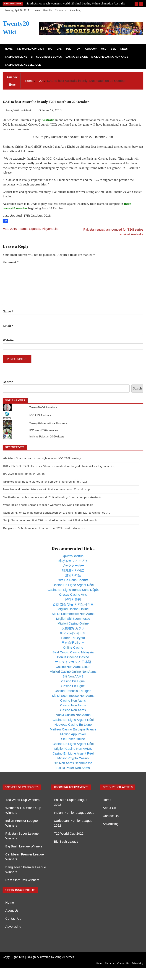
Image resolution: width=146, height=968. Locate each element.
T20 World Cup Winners (22, 800)
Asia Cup (91, 48)
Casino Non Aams (73, 700)
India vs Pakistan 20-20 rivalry (46, 436)
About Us (47, 10)
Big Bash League (66, 841)
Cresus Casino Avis (73, 594)
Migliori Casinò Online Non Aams (73, 671)
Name (8, 311)
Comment (11, 262)
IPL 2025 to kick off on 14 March (24, 473)
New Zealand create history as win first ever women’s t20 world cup (46, 489)
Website (8, 340)
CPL (59, 48)
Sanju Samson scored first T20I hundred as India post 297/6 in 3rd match (50, 520)
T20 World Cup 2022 (69, 833)
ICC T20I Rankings (40, 415)
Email (8, 326)
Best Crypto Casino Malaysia (73, 652)
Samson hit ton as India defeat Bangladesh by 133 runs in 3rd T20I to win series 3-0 (56, 512)
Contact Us (61, 10)
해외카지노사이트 (73, 633)
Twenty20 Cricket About (43, 407)
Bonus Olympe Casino (73, 657)
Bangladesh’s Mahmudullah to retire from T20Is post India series (44, 528)
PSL (68, 48)
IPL (50, 48)
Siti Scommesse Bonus (46, 56)
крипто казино (73, 556)
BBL (113, 48)
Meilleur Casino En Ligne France (73, 729)
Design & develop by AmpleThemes (50, 957)
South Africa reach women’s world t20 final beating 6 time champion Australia (75, 3)
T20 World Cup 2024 (30, 48)
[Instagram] (134, 10)
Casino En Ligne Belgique (23, 64)
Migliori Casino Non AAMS (73, 748)
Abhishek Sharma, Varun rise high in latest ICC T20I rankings (42, 458)
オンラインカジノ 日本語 (73, 662)
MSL (103, 48)
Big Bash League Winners (23, 846)
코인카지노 (73, 575)
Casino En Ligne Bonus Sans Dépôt (73, 590)
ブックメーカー (73, 565)
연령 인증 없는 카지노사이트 (73, 604)
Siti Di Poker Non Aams (73, 768)
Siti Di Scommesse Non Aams (73, 614)
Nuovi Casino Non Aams (73, 715)
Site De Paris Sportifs (73, 580)
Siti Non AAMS (73, 676)
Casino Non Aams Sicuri (73, 667)
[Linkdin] (140, 10)
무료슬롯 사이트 (73, 643)
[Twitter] (129, 10)
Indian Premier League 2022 (74, 812)
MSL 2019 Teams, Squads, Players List (30, 229)
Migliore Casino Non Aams (109, 56)
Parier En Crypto (73, 638)
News (124, 48)
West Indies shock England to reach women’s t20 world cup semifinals (48, 504)
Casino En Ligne (16, 56)
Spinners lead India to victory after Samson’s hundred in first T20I (45, 481)
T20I (77, 48)
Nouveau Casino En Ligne (73, 724)
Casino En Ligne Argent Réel (73, 585)
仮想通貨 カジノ (73, 628)
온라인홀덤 (73, 599)
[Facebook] (124, 10)
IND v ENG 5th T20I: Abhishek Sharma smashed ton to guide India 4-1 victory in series (59, 466)
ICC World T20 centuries (43, 430)
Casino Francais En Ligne (73, 691)
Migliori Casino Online (73, 609)
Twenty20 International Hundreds (48, 423)
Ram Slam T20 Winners (22, 880)
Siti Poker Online (73, 739)
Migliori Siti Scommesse (73, 618)
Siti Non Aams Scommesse (73, 763)
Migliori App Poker (73, 734)
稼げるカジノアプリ (73, 561)
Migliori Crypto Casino (73, 758)
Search (8, 382)
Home (37, 10)
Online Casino (73, 647)
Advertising (75, 10)
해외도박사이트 (73, 570)
